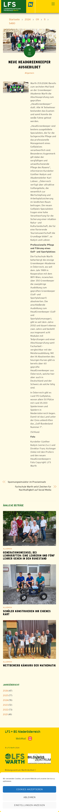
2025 (5, 695)
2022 (5, 709)
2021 (5, 714)
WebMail (21, 738)
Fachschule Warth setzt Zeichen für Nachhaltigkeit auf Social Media (33, 488)
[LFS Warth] (18, 6)
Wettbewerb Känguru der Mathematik (29, 665)
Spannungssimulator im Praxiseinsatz (27, 482)
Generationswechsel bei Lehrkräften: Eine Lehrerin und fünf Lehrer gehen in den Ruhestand (29, 555)
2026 (5, 690)
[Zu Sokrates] (30, 738)
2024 (5, 700)
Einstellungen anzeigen (29, 805)
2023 (5, 705)
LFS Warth (11, 748)
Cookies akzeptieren (29, 789)
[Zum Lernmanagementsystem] (9, 738)
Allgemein (29, 73)
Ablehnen (29, 797)
